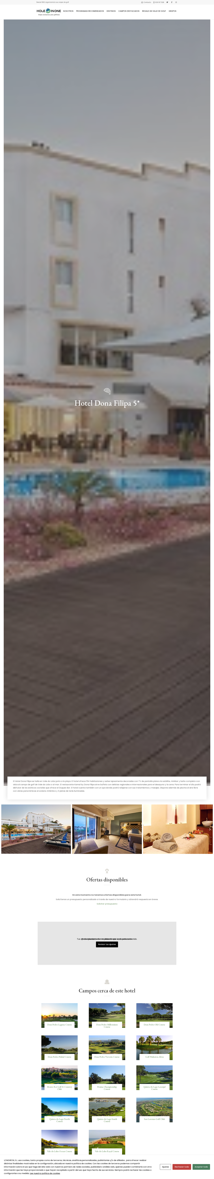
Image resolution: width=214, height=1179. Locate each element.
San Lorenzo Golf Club (154, 1119)
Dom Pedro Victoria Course (107, 1056)
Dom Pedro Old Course (154, 1024)
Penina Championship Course (107, 1087)
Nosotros (68, 11)
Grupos (172, 11)
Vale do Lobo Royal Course (107, 1151)
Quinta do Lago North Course (59, 1120)
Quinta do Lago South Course (107, 1120)
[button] (4, 829)
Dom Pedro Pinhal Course (59, 1056)
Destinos (111, 11)
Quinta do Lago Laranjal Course (154, 1087)
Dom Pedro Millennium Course (107, 1025)
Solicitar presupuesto (107, 903)
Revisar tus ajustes (107, 944)
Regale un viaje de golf (154, 11)
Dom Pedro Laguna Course (59, 1024)
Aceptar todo (201, 1166)
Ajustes (165, 1166)
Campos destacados (128, 11)
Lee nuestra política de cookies (45, 1173)
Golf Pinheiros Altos (154, 1056)
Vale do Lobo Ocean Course (59, 1151)
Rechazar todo (182, 1166)
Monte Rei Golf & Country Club (59, 1087)
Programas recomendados (90, 11)
